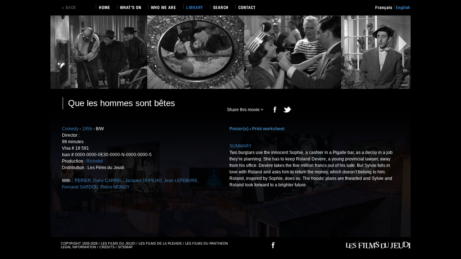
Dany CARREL (108, 180)
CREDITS (107, 247)
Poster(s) (239, 128)
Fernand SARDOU (80, 187)
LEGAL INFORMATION (78, 247)
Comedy (70, 128)
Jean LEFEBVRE (180, 180)
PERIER (82, 180)
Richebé (94, 161)
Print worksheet (268, 128)
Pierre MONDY (115, 187)
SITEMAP (125, 247)
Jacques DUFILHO (143, 180)
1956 (87, 128)
